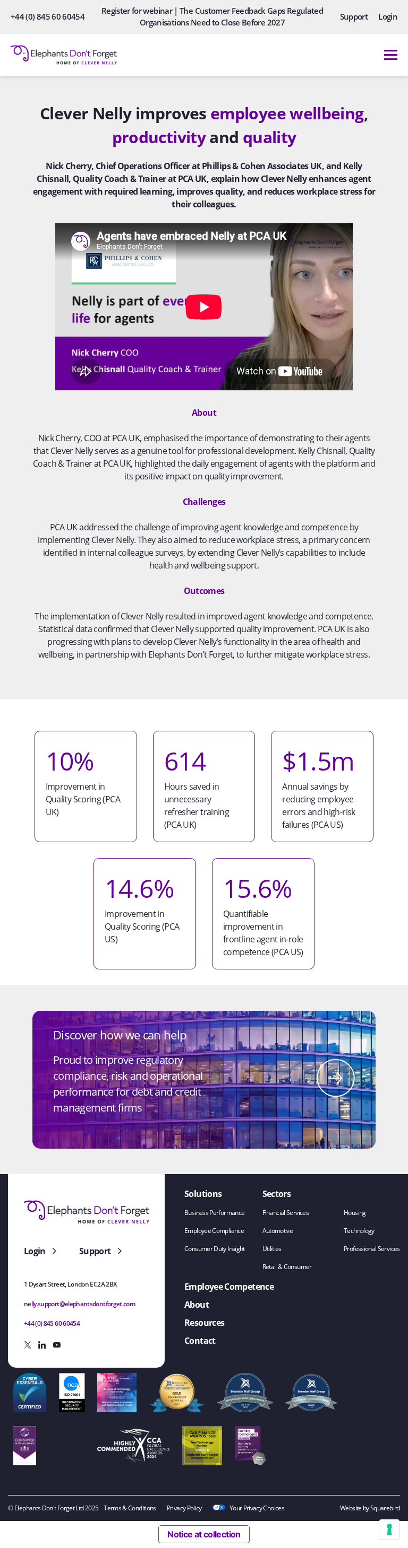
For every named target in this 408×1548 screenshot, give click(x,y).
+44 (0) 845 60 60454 (47, 16)
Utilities (272, 1248)
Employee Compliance (214, 1230)
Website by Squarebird (370, 1507)
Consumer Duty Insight (214, 1248)
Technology (359, 1230)
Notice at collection (203, 1534)
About (196, 1304)
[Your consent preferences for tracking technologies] (389, 1529)
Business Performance (214, 1212)
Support (354, 16)
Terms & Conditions (130, 1507)
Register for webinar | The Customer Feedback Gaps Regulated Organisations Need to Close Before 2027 (212, 16)
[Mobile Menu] (390, 55)
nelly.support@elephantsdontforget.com (79, 1303)
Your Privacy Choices (257, 1507)
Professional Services (372, 1248)
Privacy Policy (184, 1507)
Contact (200, 1340)
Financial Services (285, 1212)
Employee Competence (229, 1286)
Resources (204, 1322)
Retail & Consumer (287, 1266)
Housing (355, 1212)
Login (387, 16)
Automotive (277, 1230)
